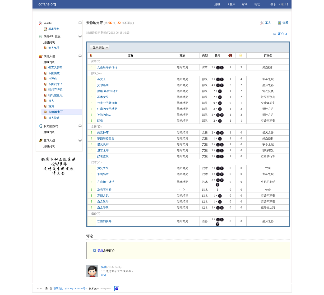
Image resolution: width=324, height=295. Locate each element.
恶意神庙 (103, 132)
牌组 (217, 4)
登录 (273, 4)
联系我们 (58, 288)
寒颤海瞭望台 (105, 138)
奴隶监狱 (103, 156)
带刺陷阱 (103, 174)
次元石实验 (104, 189)
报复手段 (103, 168)
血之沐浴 (103, 201)
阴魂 (100, 120)
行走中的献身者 (107, 103)
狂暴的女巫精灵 (107, 109)
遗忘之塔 (103, 150)
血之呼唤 (103, 207)
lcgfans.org (46, 4)
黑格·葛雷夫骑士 (107, 91)
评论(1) (282, 33)
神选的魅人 (104, 114)
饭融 (103, 267)
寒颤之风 (103, 195)
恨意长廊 (103, 144)
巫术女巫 (103, 97)
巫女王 (101, 79)
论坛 (257, 4)
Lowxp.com (105, 288)
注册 (284, 4)
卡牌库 (231, 4)
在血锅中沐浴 (105, 182)
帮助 (245, 4)
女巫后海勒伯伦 (107, 67)
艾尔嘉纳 (103, 85)
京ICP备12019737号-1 (76, 288)
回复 (103, 275)
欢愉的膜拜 (104, 221)
